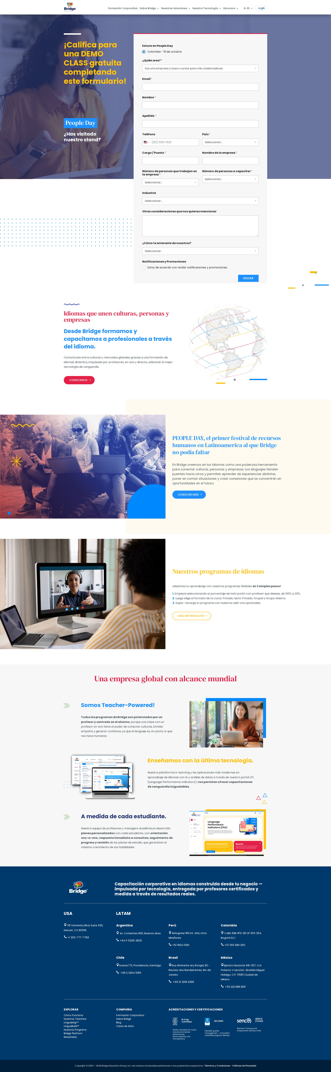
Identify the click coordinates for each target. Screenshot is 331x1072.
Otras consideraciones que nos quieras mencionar (179, 211)
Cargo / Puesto (154, 152)
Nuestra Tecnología (205, 8)
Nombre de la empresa (219, 152)
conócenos (78, 380)
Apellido (149, 115)
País (206, 134)
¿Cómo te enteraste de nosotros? (166, 243)
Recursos (229, 8)
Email (147, 79)
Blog (118, 1022)
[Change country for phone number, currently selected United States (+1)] (146, 142)
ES (248, 8)
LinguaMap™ (71, 1022)
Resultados (70, 1037)
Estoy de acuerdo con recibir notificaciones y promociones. (187, 267)
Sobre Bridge (148, 8)
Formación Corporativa (123, 8)
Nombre (149, 97)
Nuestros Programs (75, 1029)
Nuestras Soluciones (174, 8)
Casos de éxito (125, 1026)
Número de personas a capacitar (227, 171)
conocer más (188, 495)
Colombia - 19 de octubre (164, 52)
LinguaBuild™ (71, 1026)
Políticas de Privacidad (244, 1065)
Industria (149, 193)
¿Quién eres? (152, 60)
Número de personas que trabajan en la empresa (169, 173)
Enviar (248, 278)
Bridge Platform (73, 1033)
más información (191, 616)
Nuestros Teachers (75, 1019)
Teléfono (148, 134)
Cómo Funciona (73, 1015)
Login (261, 8)
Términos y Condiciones (217, 1065)
